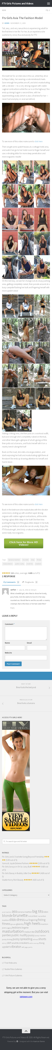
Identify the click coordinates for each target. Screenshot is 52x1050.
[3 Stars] (6, 573)
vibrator (15, 946)
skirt (9, 942)
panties (6, 935)
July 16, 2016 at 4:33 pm (27, 590)
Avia (4, 10)
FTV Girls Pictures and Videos (17, 3)
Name (7, 643)
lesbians (16, 927)
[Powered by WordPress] (17, 1041)
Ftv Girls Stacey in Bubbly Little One (16, 873)
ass (14, 911)
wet (22, 947)
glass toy (20, 924)
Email (29, 643)
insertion (44, 924)
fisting (41, 920)
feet (26, 920)
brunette (25, 560)
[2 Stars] (4, 573)
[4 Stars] (8, 573)
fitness (39, 560)
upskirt (6, 946)
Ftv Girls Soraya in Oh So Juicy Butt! (17, 866)
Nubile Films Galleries (13, 969)
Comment (10, 624)
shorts (42, 939)
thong (41, 943)
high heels (32, 923)
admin (6, 23)
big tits (37, 911)
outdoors (42, 931)
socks (31, 943)
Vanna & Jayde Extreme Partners (15, 863)
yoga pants (28, 947)
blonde (7, 915)
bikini (46, 911)
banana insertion (14, 560)
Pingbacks (31, 582)
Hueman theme (39, 1041)
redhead (35, 939)
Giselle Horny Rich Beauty (12, 880)
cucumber (32, 916)
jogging (9, 928)
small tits (30, 564)
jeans (4, 927)
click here (38, 141)
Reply (12, 608)
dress (32, 560)
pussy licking (7, 939)
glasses (13, 924)
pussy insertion (40, 935)
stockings (36, 943)
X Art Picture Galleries (13, 975)
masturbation (7, 564)
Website (8, 652)
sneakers (38, 564)
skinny (4, 943)
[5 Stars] (9, 573)
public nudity (19, 564)
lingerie (25, 927)
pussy (31, 935)
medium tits (29, 932)
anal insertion (6, 912)
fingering (33, 919)
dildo (12, 919)
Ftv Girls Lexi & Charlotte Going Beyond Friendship (23, 856)
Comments (12, 582)
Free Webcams (11, 963)
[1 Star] (3, 573)
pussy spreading (22, 939)
